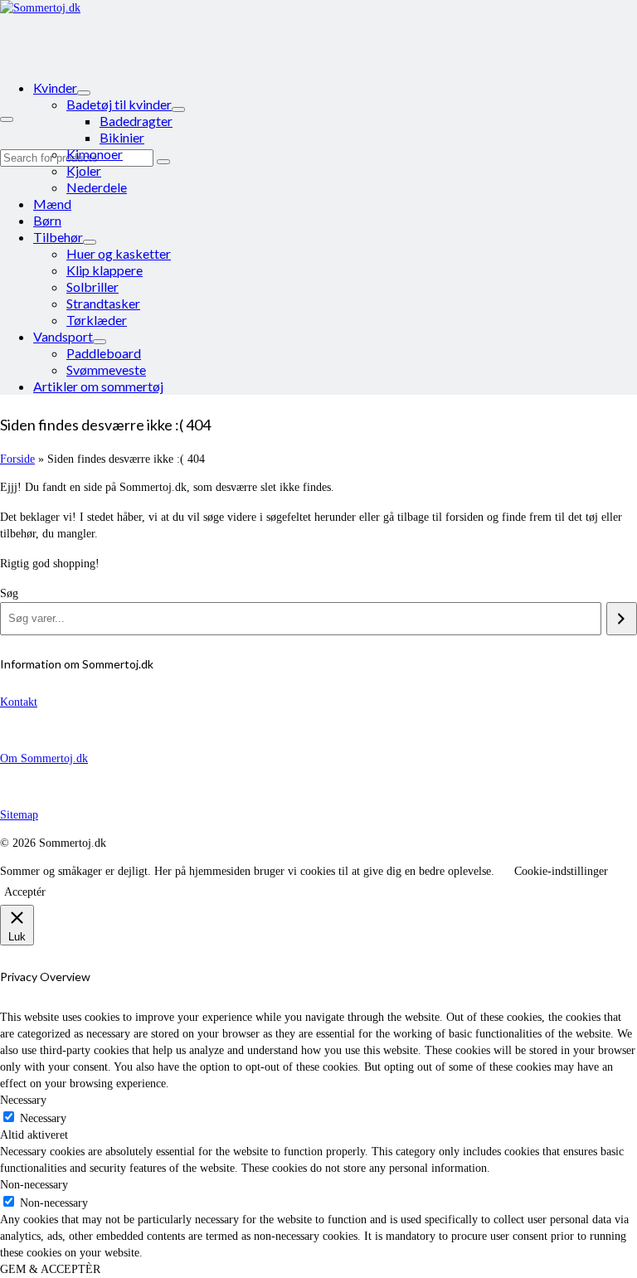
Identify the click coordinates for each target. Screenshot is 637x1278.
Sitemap (19, 815)
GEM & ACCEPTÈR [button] (50, 1269)
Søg (9, 593)
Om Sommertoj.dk (44, 758)
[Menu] (6, 119)
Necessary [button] (23, 1100)
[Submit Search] (163, 161)
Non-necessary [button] (34, 1184)
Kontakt (18, 702)
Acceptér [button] (25, 892)
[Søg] (621, 618)
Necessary (43, 1118)
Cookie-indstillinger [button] (561, 871)
